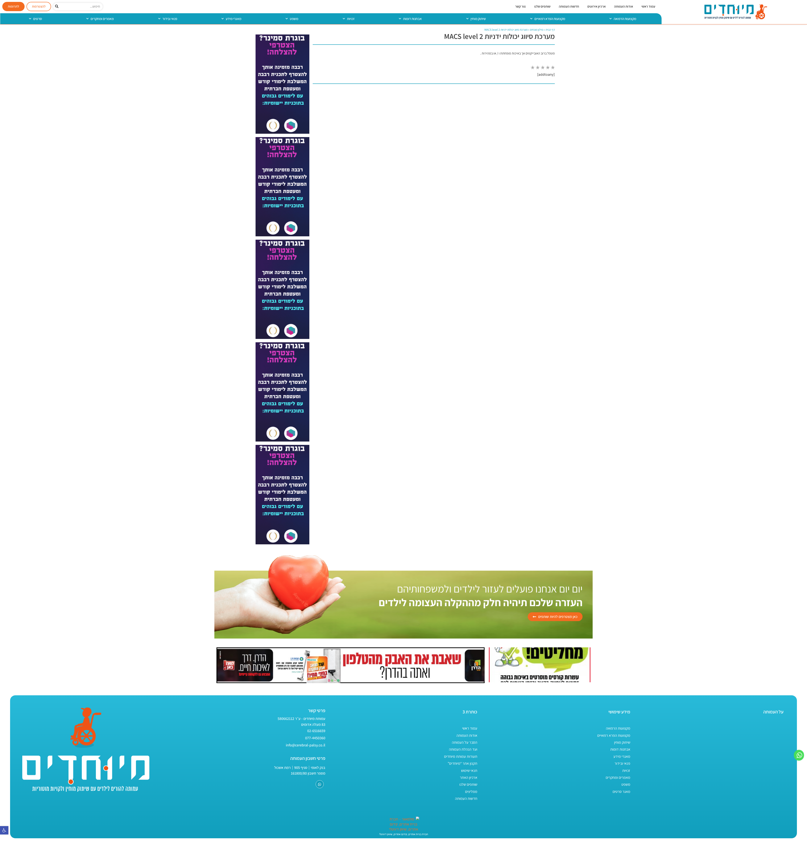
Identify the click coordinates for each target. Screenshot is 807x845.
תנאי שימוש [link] (469, 770)
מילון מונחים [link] (536, 30)
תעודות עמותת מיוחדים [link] (460, 756)
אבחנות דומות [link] (412, 18)
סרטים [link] (37, 18)
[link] (4, 830)
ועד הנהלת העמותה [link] (463, 749)
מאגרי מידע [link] (233, 18)
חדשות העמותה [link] (569, 6)
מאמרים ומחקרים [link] (102, 18)
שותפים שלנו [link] (542, 6)
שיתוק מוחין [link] (478, 18)
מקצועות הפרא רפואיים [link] (549, 18)
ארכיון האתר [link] (468, 777)
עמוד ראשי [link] (648, 6)
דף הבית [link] (550, 30)
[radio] (533, 68)
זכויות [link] (351, 18)
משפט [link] (294, 18)
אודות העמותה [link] (623, 6)
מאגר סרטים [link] (621, 791)
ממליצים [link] (471, 791)
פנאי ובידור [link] (169, 18)
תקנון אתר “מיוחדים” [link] (462, 763)
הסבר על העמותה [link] (464, 742)
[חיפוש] (57, 6)
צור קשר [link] (520, 6)
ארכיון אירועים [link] (596, 6)
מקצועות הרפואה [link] (625, 18)
